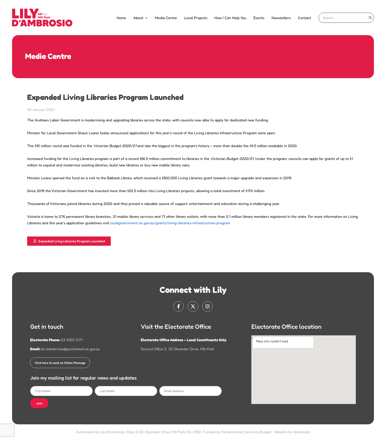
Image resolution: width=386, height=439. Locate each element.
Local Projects (195, 17)
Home (121, 17)
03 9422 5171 (71, 340)
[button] (145, 18)
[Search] (370, 18)
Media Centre (166, 17)
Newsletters (281, 17)
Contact (304, 17)
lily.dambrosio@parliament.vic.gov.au (70, 349)
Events (259, 17)
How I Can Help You (230, 17)
